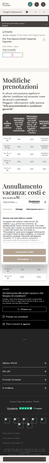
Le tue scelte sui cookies (11, 438)
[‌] (24, 18)
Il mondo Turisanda (12, 379)
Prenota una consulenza (17, 316)
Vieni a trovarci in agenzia (18, 324)
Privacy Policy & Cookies (11, 433)
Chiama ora (26, 309)
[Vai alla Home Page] (15, 4)
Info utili (6, 371)
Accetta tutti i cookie (25, 252)
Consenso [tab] (7, 209)
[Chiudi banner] (45, 202)
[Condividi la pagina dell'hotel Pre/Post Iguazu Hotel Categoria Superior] (44, 40)
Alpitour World (10, 363)
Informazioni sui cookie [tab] (36, 209)
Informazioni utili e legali (11, 443)
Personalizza (23, 259)
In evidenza (8, 388)
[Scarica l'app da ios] (25, 406)
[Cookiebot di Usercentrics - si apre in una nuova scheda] (30, 202)
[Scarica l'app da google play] (23, 406)
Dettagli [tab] (19, 209)
